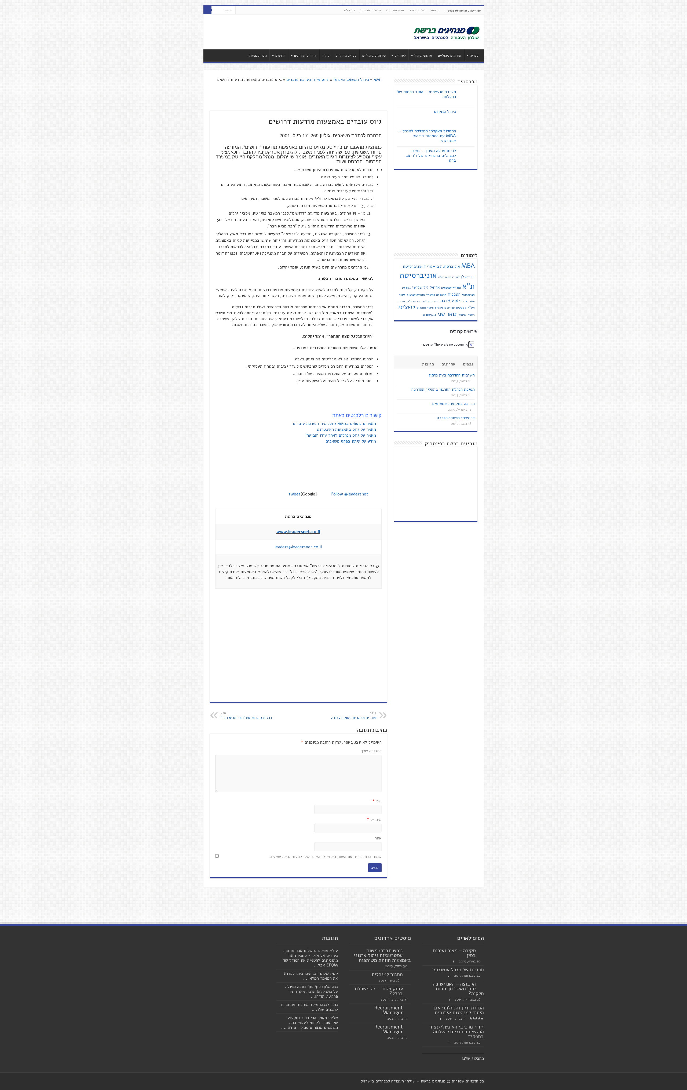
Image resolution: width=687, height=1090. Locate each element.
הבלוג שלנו (471, 1058)
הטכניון (454, 294)
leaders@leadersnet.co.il (298, 547)
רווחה (471, 315)
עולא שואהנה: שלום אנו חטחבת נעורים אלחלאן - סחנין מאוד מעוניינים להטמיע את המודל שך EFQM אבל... (310, 958)
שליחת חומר (417, 10)
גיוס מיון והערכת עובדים (307, 79)
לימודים (400, 55)
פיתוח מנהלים (425, 308)
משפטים (461, 308)
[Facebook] (250, 10)
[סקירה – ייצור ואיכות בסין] (481, 951)
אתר (378, 838)
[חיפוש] (207, 10)
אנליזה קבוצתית (451, 288)
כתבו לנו (349, 10)
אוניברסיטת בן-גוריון (442, 266)
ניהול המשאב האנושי (351, 79)
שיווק (462, 315)
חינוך (402, 295)
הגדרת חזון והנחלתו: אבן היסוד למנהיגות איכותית (458, 1010)
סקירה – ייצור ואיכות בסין (454, 953)
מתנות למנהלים (387, 974)
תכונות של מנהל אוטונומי (458, 969)
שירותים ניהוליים (374, 55)
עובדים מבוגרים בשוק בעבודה (353, 715)
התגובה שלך (371, 751)
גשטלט (406, 288)
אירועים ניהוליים (449, 55)
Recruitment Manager (388, 1010)
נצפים (468, 364)
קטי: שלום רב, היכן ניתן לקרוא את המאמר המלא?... (311, 976)
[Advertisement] (305, 32)
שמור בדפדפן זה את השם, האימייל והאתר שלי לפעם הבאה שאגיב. (325, 857)
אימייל (374, 820)
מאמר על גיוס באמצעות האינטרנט (347, 429)
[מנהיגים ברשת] (446, 32)
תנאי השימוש (395, 10)
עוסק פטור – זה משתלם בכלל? (379, 991)
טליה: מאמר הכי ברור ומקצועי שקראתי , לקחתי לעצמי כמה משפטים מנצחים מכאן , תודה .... (309, 1022)
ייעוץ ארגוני (450, 300)
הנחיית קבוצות (416, 295)
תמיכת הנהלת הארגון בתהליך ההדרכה (443, 389)
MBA (468, 266)
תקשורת (429, 314)
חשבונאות (469, 301)
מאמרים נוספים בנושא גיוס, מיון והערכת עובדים (335, 423)
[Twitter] (245, 10)
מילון (326, 55)
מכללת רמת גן (407, 301)
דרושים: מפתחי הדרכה (456, 418)
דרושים (280, 55)
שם (377, 801)
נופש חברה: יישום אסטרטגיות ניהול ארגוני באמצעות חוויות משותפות (382, 955)
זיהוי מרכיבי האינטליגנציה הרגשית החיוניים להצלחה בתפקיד (456, 1031)
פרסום (435, 10)
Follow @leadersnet (349, 494)
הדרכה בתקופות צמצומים (453, 404)
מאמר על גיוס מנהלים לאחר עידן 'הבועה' (341, 435)
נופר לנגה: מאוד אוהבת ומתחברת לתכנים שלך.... (309, 1007)
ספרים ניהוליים (345, 55)
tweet (295, 494)
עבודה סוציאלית (445, 308)
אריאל (435, 287)
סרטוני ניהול (423, 55)
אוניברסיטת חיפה (448, 277)
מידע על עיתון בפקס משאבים (351, 441)
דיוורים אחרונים (305, 55)
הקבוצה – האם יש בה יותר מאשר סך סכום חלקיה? (458, 988)
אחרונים (448, 364)
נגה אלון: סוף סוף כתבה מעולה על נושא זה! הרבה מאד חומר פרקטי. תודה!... (311, 991)
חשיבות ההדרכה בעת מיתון (452, 375)
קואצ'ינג (407, 307)
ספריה (474, 55)
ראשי (379, 79)
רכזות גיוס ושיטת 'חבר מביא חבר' (246, 715)
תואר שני (447, 314)
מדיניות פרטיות (370, 10)
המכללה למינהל (436, 295)
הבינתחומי (468, 295)
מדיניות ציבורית (427, 301)
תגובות (428, 364)
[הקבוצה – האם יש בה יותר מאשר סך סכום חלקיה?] (481, 984)
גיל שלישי (420, 287)
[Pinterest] (239, 10)
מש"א (471, 308)
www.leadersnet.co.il (298, 532)
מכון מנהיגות (258, 55)
